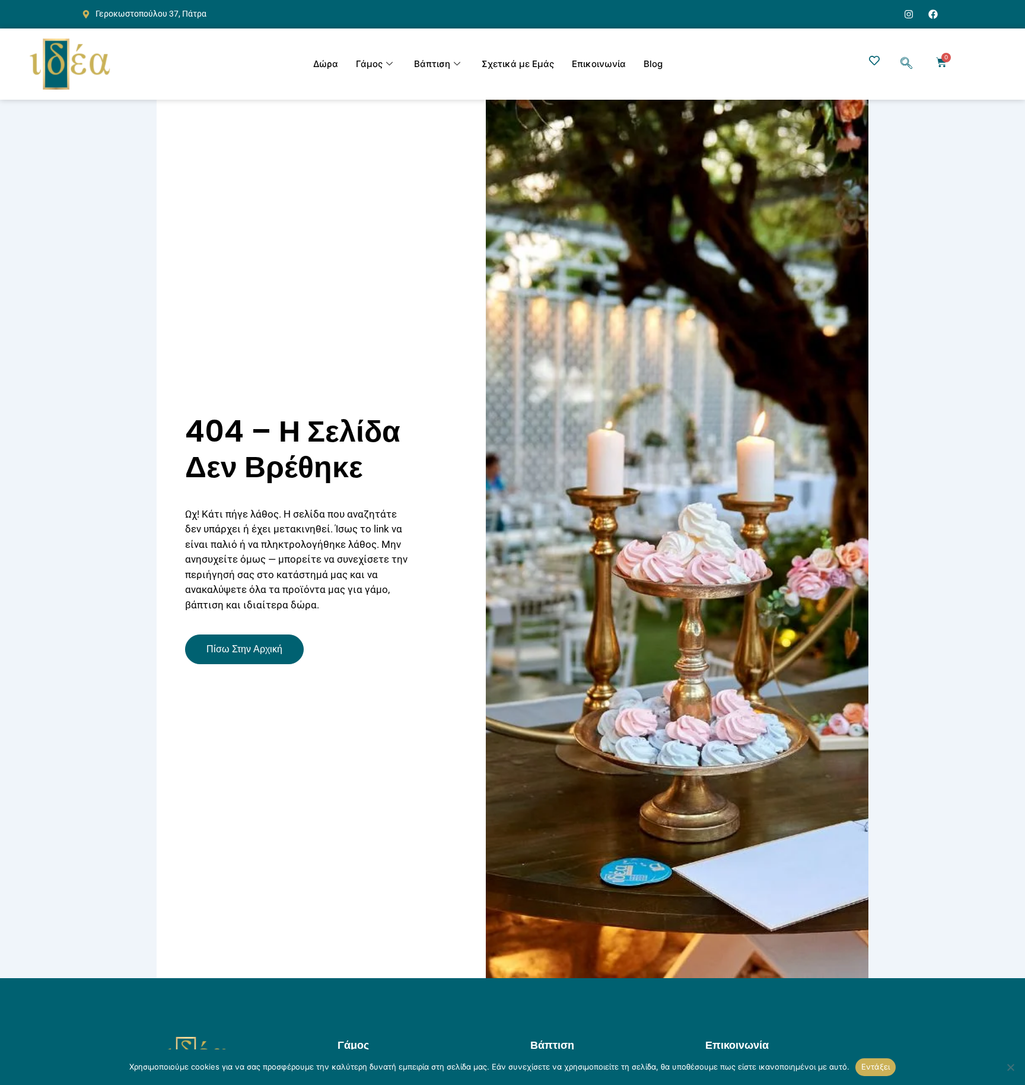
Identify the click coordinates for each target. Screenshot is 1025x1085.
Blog (653, 63)
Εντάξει (875, 1066)
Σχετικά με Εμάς (518, 63)
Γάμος (369, 63)
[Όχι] (1010, 1067)
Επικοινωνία (599, 63)
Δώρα (325, 63)
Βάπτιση (432, 63)
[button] (906, 64)
